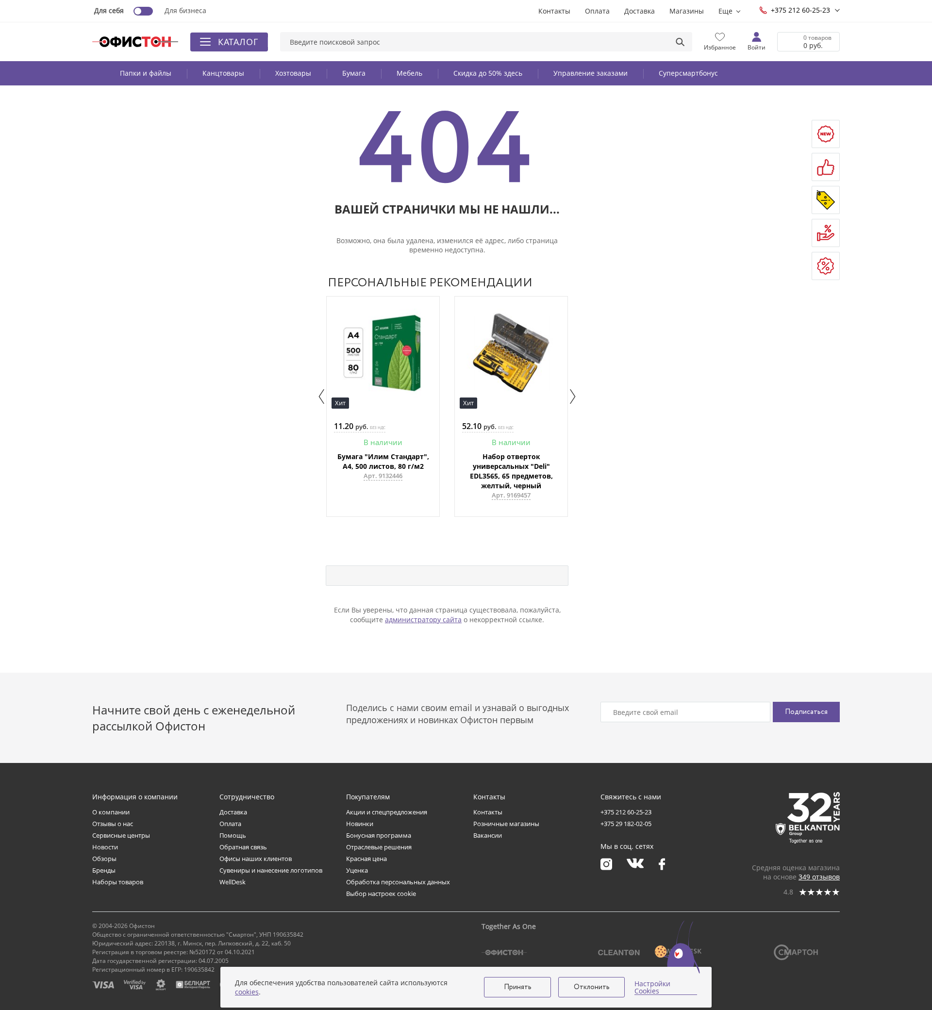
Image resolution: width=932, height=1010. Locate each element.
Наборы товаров (117, 881)
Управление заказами (590, 73)
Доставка (639, 11)
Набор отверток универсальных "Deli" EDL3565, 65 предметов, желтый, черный (511, 471)
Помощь (232, 835)
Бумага (354, 73)
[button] (321, 396)
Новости (105, 847)
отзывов (819, 876)
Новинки (359, 823)
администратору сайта (423, 619)
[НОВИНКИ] (826, 134)
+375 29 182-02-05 (625, 823)
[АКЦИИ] (826, 200)
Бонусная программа (378, 835)
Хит (340, 402)
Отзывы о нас (112, 823)
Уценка (357, 870)
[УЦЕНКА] (826, 266)
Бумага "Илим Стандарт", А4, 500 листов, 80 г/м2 (383, 461)
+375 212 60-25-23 (800, 10)
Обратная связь (243, 847)
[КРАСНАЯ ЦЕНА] (826, 233)
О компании (111, 812)
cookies (247, 991)
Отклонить (592, 987)
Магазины (686, 11)
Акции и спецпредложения (386, 812)
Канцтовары (223, 73)
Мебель (409, 73)
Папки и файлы (145, 73)
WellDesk (232, 881)
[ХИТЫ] (826, 167)
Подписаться (806, 712)
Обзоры (104, 858)
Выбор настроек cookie (381, 893)
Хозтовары (293, 73)
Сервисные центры (121, 835)
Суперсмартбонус (688, 73)
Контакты (554, 11)
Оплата (597, 11)
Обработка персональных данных (398, 881)
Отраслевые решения (379, 847)
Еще (725, 11)
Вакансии (487, 835)
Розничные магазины (506, 823)
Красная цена (366, 858)
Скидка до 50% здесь (487, 73)
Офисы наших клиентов (255, 858)
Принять (518, 987)
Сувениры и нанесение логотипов (270, 870)
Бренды (104, 870)
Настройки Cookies (652, 987)
